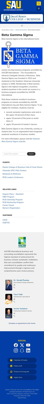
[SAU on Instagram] (15, 350)
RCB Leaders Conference (13, 177)
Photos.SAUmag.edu (21, 372)
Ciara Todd (18, 294)
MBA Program (8, 197)
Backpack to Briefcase (12, 174)
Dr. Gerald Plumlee (21, 280)
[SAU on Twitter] (22, 345)
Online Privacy (22, 398)
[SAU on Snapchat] (22, 350)
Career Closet (8, 205)
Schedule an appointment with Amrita (22, 323)
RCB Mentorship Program (13, 202)
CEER (5, 220)
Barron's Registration (11, 208)
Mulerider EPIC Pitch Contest (14, 170)
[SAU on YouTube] (28, 345)
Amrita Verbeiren (21, 309)
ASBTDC (6, 222)
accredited (27, 390)
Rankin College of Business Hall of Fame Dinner (22, 167)
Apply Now (18, 377)
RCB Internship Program (13, 199)
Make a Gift (18, 366)
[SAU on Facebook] (15, 345)
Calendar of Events (20, 360)
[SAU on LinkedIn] (28, 350)
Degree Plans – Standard (13, 194)
